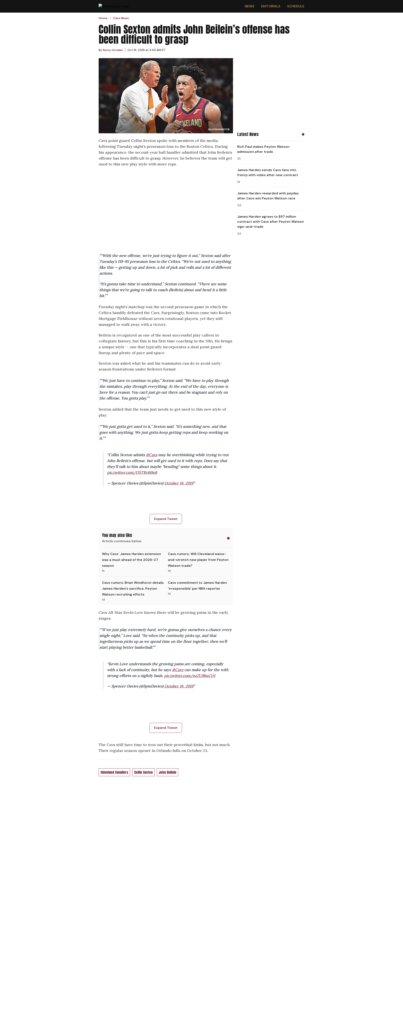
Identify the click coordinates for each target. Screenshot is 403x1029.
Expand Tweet (166, 519)
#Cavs (151, 454)
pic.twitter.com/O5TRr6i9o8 (132, 472)
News (249, 6)
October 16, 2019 (178, 483)
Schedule (295, 6)
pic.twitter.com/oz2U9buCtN (189, 675)
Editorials (270, 6)
